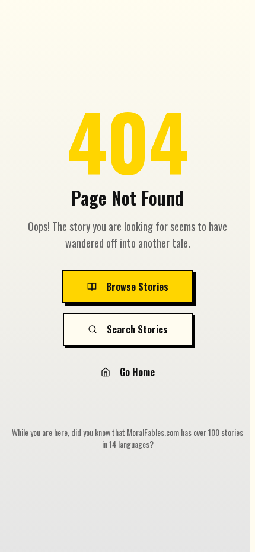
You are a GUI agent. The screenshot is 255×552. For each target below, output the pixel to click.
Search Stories (137, 329)
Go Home (137, 372)
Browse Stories (137, 287)
